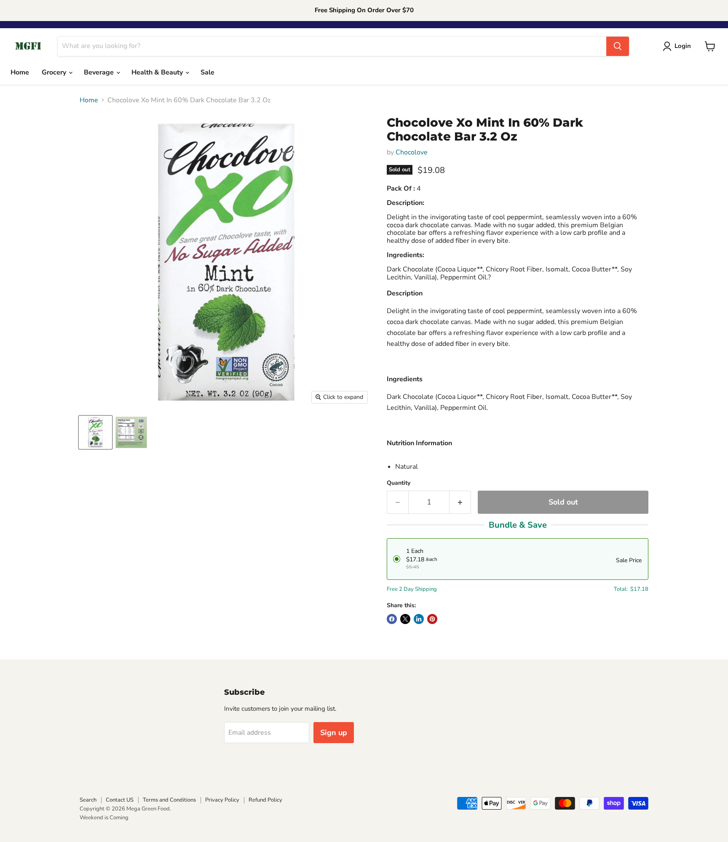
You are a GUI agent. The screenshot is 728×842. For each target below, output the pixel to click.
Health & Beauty (158, 72)
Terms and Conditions (169, 800)
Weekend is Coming (104, 817)
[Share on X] (405, 619)
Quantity (398, 483)
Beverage (99, 72)
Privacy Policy (222, 800)
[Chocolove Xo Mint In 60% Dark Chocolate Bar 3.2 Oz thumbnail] (95, 432)
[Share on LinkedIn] (419, 619)
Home (20, 72)
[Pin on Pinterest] (432, 619)
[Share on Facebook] (392, 619)
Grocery (55, 72)
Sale (207, 72)
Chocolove (412, 152)
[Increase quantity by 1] (460, 502)
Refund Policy (265, 800)
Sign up (333, 733)
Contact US (120, 800)
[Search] (617, 46)
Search (88, 800)
